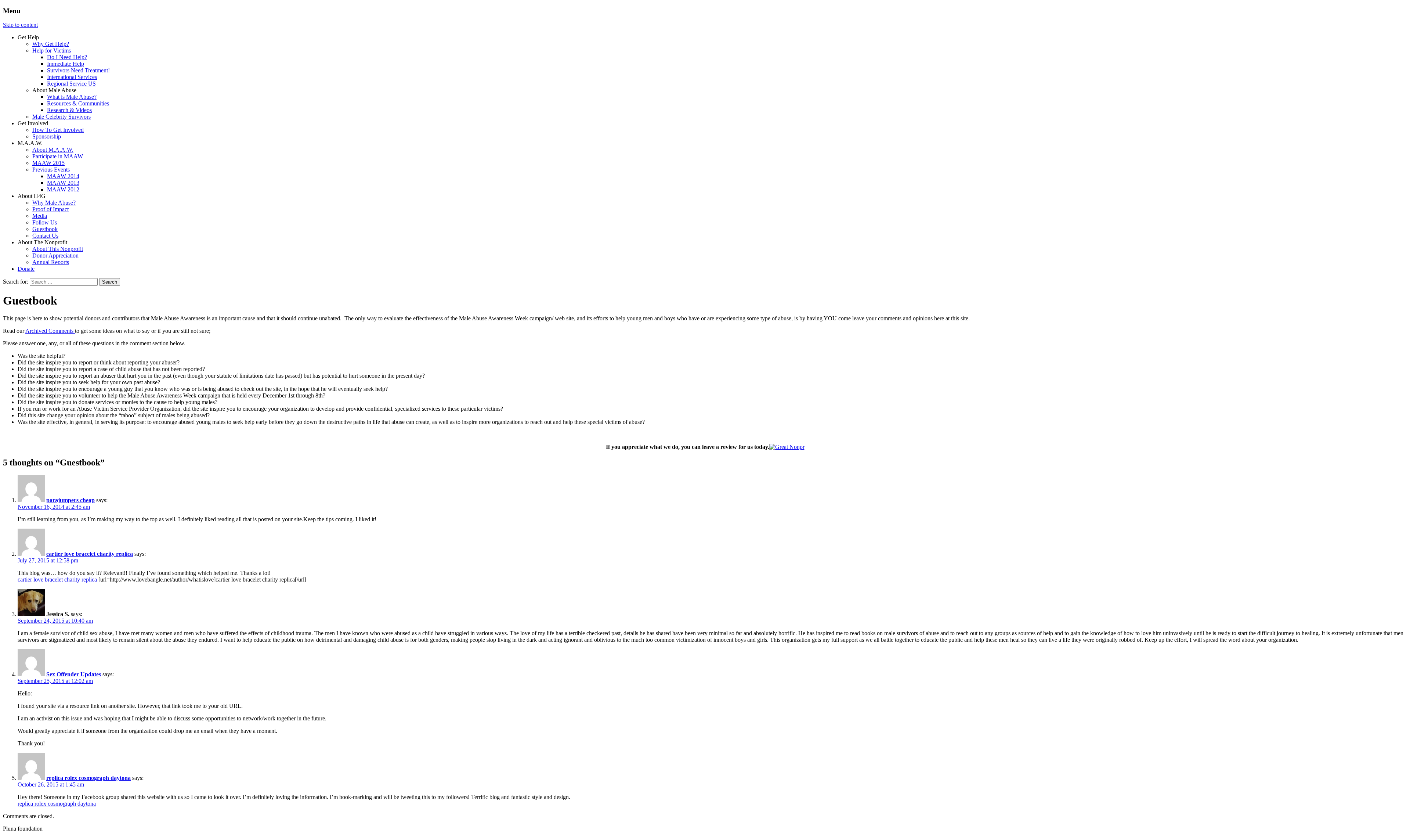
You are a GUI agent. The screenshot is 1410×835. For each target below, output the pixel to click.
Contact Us (45, 236)
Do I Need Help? (67, 57)
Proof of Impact (50, 209)
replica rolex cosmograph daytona (88, 778)
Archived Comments (50, 331)
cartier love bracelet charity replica (89, 554)
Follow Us (44, 222)
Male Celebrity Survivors (61, 117)
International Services (72, 77)
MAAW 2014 (63, 176)
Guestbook (45, 229)
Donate (26, 269)
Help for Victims (51, 50)
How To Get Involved (58, 130)
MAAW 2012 (63, 189)
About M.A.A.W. (52, 150)
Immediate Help (65, 64)
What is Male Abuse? (72, 97)
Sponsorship (46, 136)
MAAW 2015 (48, 163)
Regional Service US (71, 83)
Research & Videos (69, 110)
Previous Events (51, 169)
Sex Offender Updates (73, 674)
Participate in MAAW (57, 156)
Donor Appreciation (55, 255)
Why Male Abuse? (54, 202)
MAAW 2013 (63, 183)
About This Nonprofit (57, 249)
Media (39, 216)
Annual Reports (50, 262)
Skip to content (20, 25)
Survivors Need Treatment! (78, 70)
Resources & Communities (78, 103)
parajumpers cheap (70, 500)
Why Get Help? (50, 44)
